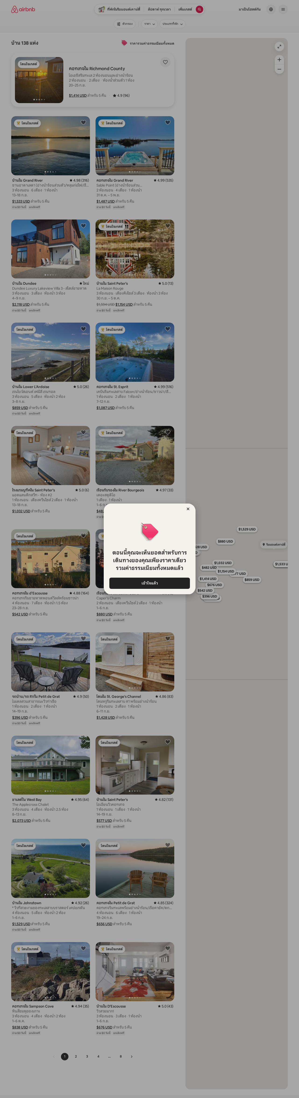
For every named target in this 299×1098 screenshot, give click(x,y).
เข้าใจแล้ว (149, 583)
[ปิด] (188, 509)
